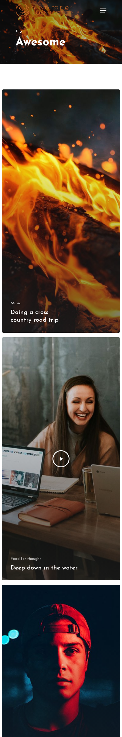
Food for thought (25, 559)
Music (15, 303)
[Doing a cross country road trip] (61, 211)
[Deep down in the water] (61, 459)
